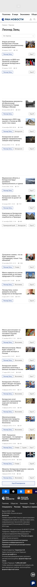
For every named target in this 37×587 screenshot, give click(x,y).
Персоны (11, 25)
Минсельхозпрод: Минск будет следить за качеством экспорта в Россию (11, 350)
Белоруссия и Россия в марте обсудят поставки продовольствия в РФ (11, 383)
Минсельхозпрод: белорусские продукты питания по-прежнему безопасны (11, 420)
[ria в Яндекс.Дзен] (13, 491)
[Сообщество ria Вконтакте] (21, 491)
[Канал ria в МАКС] (5, 491)
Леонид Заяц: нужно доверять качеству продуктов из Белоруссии (12, 292)
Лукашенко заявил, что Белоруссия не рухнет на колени (11, 198)
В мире (32, 503)
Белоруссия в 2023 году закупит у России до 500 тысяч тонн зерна (11, 121)
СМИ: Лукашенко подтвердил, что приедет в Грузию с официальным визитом (12, 438)
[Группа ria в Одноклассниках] (28, 491)
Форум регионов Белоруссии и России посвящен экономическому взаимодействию (12, 44)
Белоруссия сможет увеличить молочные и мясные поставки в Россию (12, 367)
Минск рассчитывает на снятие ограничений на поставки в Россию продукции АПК (11, 332)
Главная (4, 25)
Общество (14, 503)
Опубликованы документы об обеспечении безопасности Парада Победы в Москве (12, 104)
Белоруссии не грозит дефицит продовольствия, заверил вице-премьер (12, 138)
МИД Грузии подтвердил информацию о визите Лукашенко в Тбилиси (11, 455)
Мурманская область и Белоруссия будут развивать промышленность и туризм (12, 181)
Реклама (17, 507)
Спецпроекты (7, 507)
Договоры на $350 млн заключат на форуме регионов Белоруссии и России (11, 62)
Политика (5, 503)
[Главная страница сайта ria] (12, 19)
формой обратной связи (10, 569)
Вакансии (5, 515)
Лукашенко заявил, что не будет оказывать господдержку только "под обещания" (12, 257)
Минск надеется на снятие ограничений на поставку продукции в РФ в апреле (12, 274)
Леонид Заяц (10, 29)
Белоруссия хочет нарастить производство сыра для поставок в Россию (11, 402)
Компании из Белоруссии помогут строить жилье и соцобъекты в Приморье (12, 215)
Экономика (24, 503)
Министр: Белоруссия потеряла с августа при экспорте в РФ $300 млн (18, 470)
